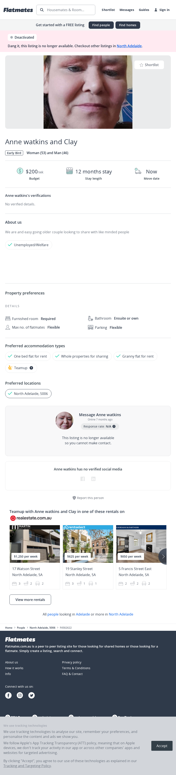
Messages (127, 10)
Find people (101, 25)
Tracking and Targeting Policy (27, 765)
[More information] (31, 367)
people (53, 614)
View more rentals (30, 599)
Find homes (128, 25)
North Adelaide (129, 46)
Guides (144, 10)
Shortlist (108, 10)
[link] (88, 614)
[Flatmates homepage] (18, 10)
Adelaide (83, 614)
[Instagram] (20, 696)
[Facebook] (8, 696)
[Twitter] (31, 696)
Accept (161, 745)
